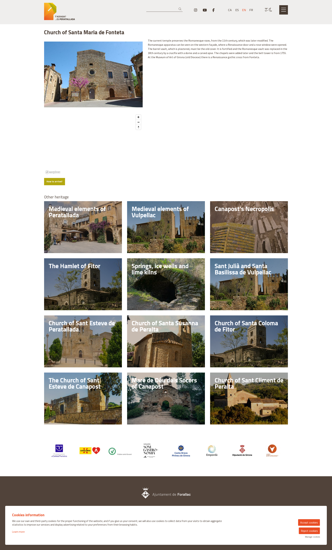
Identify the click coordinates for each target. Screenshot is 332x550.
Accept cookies (309, 522)
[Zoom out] (138, 122)
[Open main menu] (283, 10)
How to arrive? (54, 181)
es (237, 10)
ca (230, 10)
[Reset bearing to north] (138, 127)
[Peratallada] (83, 13)
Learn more (18, 532)
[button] (181, 9)
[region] (93, 144)
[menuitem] (195, 10)
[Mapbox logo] (52, 172)
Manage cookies (312, 537)
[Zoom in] (138, 117)
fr (251, 10)
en (244, 10)
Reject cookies (309, 531)
